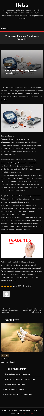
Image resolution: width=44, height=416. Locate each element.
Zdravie (8, 64)
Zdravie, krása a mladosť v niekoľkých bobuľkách (10, 310)
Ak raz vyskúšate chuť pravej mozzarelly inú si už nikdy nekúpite (32, 310)
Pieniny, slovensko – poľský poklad (18, 394)
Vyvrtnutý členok (8, 362)
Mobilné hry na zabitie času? (16, 384)
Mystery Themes (27, 413)
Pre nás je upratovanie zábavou (17, 374)
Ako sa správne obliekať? (15, 389)
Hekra (22, 5)
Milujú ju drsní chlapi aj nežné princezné (20, 379)
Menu (5, 28)
